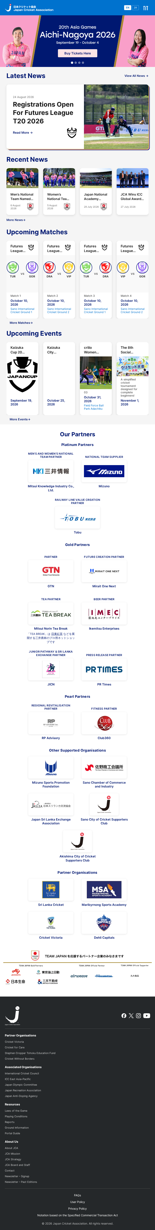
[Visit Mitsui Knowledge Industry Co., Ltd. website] (50, 471)
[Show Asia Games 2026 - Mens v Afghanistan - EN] (79, 63)
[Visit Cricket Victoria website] (50, 923)
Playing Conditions (16, 1116)
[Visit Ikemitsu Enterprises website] (104, 613)
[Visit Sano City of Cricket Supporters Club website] (104, 804)
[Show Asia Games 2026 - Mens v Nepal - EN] (83, 63)
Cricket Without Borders (20, 1058)
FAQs (77, 1195)
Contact (10, 1170)
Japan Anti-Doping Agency (21, 1096)
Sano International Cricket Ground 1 (22, 310)
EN (127, 7)
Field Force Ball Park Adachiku (94, 407)
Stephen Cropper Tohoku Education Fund (30, 1053)
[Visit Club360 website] (104, 723)
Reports (10, 1122)
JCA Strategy (13, 1159)
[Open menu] (145, 7)
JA (135, 7)
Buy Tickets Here (77, 53)
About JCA (11, 1148)
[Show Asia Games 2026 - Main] (72, 62)
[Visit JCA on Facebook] (123, 1015)
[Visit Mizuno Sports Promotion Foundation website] (50, 767)
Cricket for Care (14, 1047)
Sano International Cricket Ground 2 (59, 310)
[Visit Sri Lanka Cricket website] (50, 890)
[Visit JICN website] (50, 669)
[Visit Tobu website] (77, 517)
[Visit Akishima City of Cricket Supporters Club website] (77, 841)
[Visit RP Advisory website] (50, 723)
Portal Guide (12, 1133)
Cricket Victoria (14, 1041)
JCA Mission (12, 1153)
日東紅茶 (57, 633)
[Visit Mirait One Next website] (104, 571)
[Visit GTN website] (50, 571)
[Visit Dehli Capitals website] (104, 923)
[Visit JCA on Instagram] (138, 1015)
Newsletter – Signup (17, 1176)
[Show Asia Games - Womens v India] (76, 63)
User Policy (77, 1202)
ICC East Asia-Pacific (18, 1079)
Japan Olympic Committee (21, 1084)
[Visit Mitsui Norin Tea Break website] (50, 613)
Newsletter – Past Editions (21, 1181)
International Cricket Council (22, 1073)
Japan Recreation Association (23, 1090)
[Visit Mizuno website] (104, 471)
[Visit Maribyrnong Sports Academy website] (104, 890)
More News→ (16, 220)
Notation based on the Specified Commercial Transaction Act (77, 1215)
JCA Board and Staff (17, 1164)
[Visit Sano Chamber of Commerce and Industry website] (104, 767)
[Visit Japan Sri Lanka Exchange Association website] (50, 804)
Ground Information (17, 1127)
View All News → (137, 75)
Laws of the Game (16, 1110)
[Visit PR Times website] (104, 669)
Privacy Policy (77, 1208)
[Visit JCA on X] (131, 1015)
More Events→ (20, 419)
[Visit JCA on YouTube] (146, 1015)
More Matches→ (21, 322)
